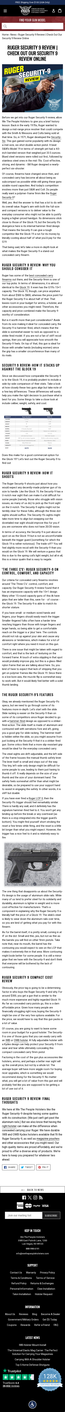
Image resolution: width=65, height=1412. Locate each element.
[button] (32, 1405)
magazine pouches (48, 1138)
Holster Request (44, 1294)
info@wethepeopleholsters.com (32, 1253)
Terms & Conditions (21, 1278)
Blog (34, 1314)
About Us (10, 1314)
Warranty (31, 1272)
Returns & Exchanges (42, 1283)
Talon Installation (21, 1294)
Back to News (35, 1189)
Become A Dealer (50, 1314)
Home (5, 34)
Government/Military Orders (23, 1319)
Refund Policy (19, 1283)
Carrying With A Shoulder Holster (32, 1359)
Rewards (25, 1325)
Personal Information (21, 1288)
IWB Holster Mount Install (32, 1345)
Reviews (23, 1314)
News (13, 34)
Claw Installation (46, 1288)
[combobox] (32, 26)
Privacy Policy (47, 1272)
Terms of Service (45, 1278)
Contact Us (16, 1272)
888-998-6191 (32, 1248)
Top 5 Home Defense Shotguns (32, 1364)
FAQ (56, 1325)
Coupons (12, 1325)
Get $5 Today (50, 1319)
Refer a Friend (42, 1325)
